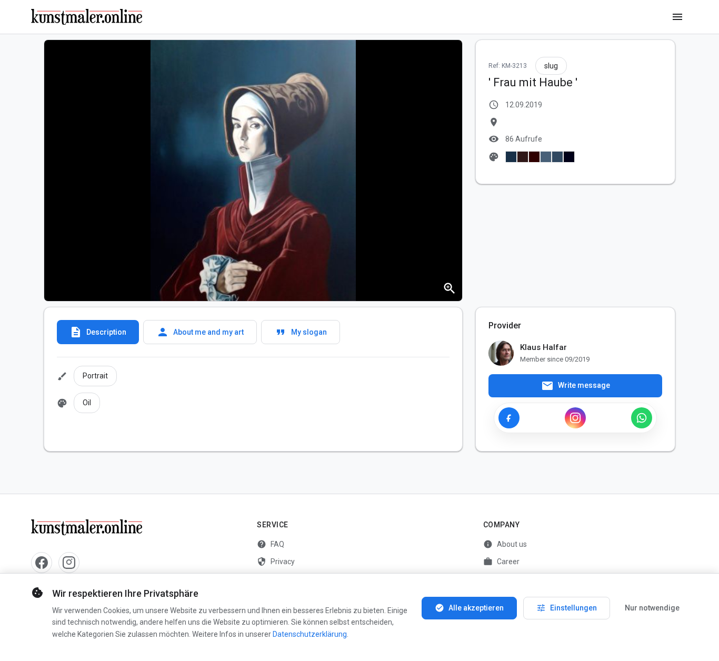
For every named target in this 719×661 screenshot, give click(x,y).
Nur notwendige (652, 608)
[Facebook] (509, 417)
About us (505, 544)
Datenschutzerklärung (310, 634)
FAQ (270, 544)
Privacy (276, 561)
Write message (575, 385)
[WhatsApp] (641, 417)
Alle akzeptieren (469, 608)
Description (97, 332)
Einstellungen (566, 608)
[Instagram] (575, 417)
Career (501, 561)
